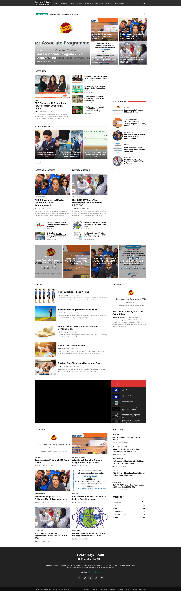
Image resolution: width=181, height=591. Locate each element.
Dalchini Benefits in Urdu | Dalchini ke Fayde (80, 363)
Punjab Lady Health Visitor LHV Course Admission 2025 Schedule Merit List (95, 235)
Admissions (64, 3)
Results (79, 3)
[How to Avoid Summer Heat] (45, 349)
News (72, 3)
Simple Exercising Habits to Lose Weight (78, 309)
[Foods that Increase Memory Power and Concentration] (45, 331)
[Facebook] (79, 578)
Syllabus (135, 589)
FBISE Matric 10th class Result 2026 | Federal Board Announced (134, 149)
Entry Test (112, 589)
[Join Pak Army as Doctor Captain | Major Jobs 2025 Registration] (77, 99)
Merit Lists (108, 3)
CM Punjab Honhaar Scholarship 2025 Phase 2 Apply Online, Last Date (56, 235)
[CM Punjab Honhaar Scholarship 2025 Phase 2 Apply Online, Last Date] (40, 236)
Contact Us (94, 589)
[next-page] (39, 162)
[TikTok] (90, 578)
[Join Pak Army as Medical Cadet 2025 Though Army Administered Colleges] (77, 110)
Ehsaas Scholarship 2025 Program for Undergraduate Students (57, 224)
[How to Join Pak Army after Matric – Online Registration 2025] (77, 89)
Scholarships (88, 3)
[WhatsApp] (96, 578)
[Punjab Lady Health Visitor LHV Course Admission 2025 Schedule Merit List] (77, 236)
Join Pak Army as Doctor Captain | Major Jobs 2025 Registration (94, 98)
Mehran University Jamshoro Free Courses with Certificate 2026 (95, 224)
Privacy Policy (103, 589)
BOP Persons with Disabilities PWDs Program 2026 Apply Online (50, 106)
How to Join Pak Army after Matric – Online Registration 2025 (94, 88)
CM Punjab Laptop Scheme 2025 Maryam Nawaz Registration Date (71, 154)
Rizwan (66, 295)
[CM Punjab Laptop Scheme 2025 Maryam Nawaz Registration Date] (71, 144)
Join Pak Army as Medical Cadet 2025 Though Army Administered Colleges (94, 109)
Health (60, 295)
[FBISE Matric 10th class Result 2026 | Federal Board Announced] (104, 53)
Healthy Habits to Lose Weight (73, 292)
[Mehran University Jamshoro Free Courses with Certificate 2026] (77, 225)
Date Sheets (142, 589)
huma (36, 111)
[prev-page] (36, 162)
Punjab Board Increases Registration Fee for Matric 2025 (46, 154)
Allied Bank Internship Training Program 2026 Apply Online (135, 124)
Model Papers (119, 3)
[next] (143, 14)
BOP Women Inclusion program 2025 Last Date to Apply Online (95, 78)
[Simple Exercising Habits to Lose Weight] (45, 313)
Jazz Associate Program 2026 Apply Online (64, 14)
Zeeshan (37, 208)
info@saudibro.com (94, 572)
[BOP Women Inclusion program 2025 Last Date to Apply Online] (77, 79)
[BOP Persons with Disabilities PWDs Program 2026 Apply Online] (52, 86)
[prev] (140, 14)
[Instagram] (85, 578)
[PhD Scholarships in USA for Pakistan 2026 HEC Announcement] (132, 29)
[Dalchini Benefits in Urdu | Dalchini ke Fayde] (45, 367)
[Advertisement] (129, 83)
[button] (143, 3)
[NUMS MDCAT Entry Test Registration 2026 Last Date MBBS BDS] (132, 53)
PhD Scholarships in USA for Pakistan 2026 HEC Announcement (49, 203)
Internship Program (98, 31)
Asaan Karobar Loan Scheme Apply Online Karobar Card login (95, 154)
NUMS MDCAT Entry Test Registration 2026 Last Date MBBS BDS (87, 203)
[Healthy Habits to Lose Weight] (45, 296)
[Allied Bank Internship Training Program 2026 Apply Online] (104, 29)
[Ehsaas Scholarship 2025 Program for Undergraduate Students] (40, 225)
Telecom (40, 50)
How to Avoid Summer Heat (72, 345)
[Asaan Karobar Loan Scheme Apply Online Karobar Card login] (95, 144)
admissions (123, 55)
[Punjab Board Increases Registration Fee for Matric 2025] (47, 144)
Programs (128, 589)
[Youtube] (102, 578)
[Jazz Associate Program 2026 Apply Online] (62, 41)
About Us (86, 589)
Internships (99, 3)
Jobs (56, 3)
